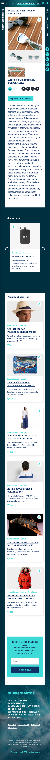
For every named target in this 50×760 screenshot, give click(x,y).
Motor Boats (14, 717)
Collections (34, 714)
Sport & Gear (14, 709)
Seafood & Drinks (17, 712)
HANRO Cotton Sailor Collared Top (19, 490)
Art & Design (14, 13)
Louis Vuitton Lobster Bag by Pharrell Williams (22, 543)
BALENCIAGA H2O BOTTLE (24, 256)
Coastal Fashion (26, 3)
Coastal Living (16, 703)
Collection (23, 724)
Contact (35, 724)
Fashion (31, 10)
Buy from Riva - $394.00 (20, 98)
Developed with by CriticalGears (25, 752)
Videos (22, 714)
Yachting (13, 700)
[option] (25, 247)
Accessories (27, 253)
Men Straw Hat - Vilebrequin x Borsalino (21, 330)
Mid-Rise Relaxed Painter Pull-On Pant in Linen (22, 437)
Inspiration (34, 712)
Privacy (12, 727)
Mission (12, 724)
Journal (12, 714)
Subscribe (25, 669)
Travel (23, 700)
